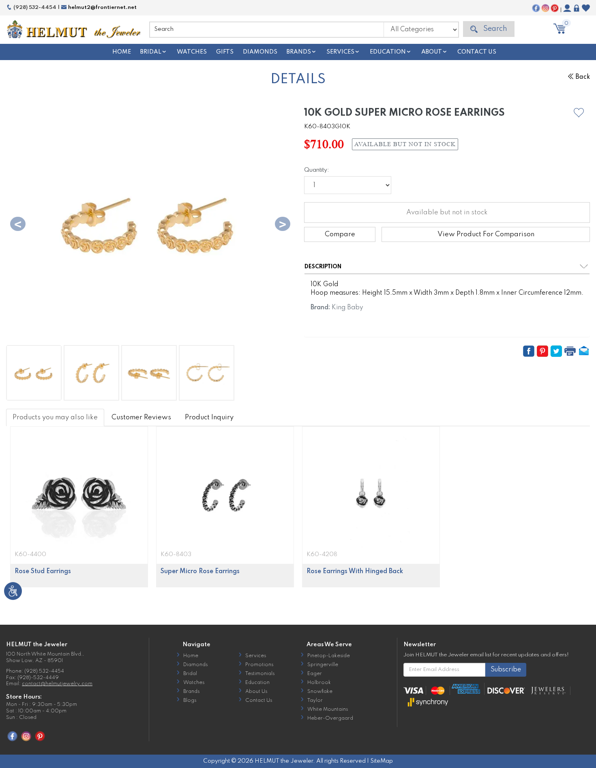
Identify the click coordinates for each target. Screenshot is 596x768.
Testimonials (259, 673)
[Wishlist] (586, 8)
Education (388, 52)
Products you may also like (55, 417)
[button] (579, 113)
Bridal (150, 52)
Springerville (322, 664)
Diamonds (260, 52)
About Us (256, 691)
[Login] (576, 8)
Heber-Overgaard (330, 718)
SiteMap (381, 761)
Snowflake (319, 691)
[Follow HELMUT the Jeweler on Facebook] (536, 8)
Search (494, 28)
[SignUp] (567, 8)
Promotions (259, 664)
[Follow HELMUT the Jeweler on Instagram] (545, 8)
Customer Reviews (141, 417)
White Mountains (327, 709)
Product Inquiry (209, 417)
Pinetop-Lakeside (328, 656)
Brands (299, 52)
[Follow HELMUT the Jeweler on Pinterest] (555, 8)
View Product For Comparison (485, 234)
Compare (340, 234)
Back (582, 77)
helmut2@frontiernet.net (102, 7)
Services (340, 52)
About (431, 52)
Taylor (315, 700)
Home (121, 52)
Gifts (225, 52)
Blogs (189, 700)
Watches (192, 52)
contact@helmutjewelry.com (57, 684)
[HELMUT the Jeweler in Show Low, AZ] (74, 29)
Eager (314, 673)
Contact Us (476, 52)
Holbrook (319, 682)
